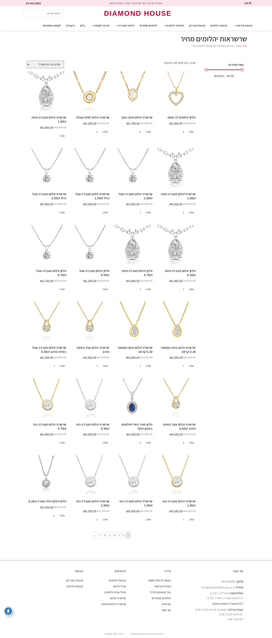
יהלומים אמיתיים (161, 598)
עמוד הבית (241, 45)
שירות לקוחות (101, 25)
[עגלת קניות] (246, 13)
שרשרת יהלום (118, 598)
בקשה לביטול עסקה (159, 580)
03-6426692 (228, 581)
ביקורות (70, 25)
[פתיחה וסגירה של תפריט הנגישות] (8, 611)
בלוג (82, 25)
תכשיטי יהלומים (175, 25)
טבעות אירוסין (244, 25)
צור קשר (166, 610)
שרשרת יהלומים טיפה (113, 604)
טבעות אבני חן (197, 25)
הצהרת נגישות (163, 586)
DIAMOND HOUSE (138, 13)
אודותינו (166, 604)
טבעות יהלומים (218, 25)
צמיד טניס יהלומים (115, 592)
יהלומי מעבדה (126, 25)
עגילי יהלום (119, 586)
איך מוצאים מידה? (160, 592)
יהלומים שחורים (148, 25)
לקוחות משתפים (52, 25)
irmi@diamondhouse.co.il (218, 587)
